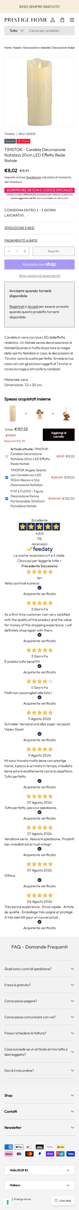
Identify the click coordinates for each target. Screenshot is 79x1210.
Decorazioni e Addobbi (37, 47)
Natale (18, 47)
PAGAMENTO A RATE (20, 240)
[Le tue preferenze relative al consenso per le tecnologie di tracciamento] (8, 1202)
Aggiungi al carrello (58, 434)
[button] (62, 20)
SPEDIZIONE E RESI (19, 228)
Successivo (49, 566)
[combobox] (39, 30)
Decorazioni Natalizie (65, 47)
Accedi (33, 306)
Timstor (9, 134)
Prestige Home (22, 1199)
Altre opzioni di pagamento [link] (39, 275)
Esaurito (53, 251)
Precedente (31, 566)
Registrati (16, 306)
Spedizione (33, 177)
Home (8, 47)
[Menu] (72, 20)
